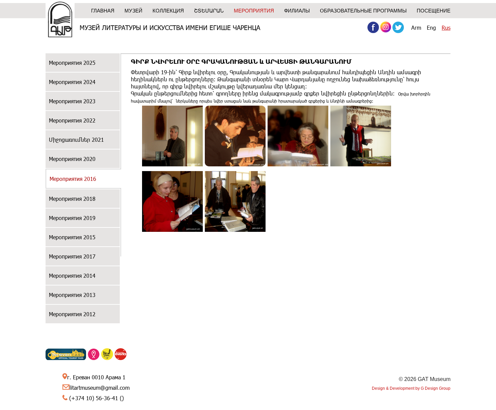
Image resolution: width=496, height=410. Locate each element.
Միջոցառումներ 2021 (76, 139)
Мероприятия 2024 (72, 81)
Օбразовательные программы (363, 10)
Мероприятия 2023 (72, 101)
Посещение (433, 10)
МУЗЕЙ (133, 10)
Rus (446, 27)
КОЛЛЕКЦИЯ (168, 10)
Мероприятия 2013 (72, 294)
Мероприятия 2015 (72, 237)
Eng (431, 27)
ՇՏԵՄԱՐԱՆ (209, 10)
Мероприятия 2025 (72, 62)
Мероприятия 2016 (73, 178)
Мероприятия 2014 (72, 275)
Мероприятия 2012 (72, 314)
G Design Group (435, 388)
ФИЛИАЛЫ (297, 10)
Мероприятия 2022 (72, 120)
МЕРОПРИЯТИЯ (254, 10)
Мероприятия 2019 (72, 217)
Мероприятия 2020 (72, 158)
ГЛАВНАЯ (102, 10)
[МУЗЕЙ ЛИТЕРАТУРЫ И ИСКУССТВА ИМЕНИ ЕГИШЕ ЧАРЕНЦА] (60, 20)
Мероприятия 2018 (72, 198)
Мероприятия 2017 (72, 256)
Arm (416, 27)
